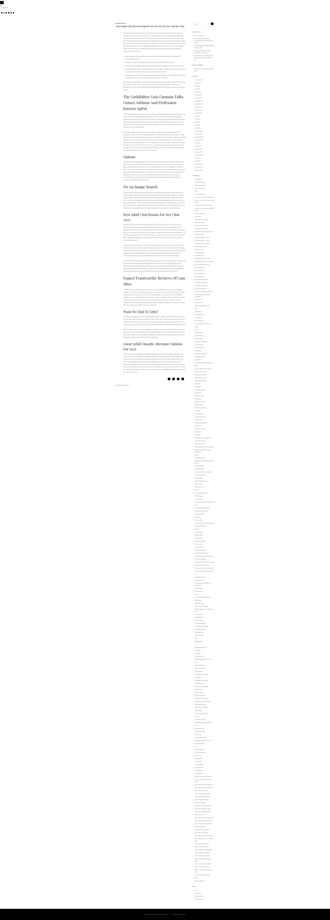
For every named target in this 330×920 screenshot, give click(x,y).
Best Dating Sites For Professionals (204, 261)
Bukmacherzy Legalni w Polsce (203, 323)
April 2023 (197, 89)
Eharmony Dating (199, 466)
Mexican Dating (199, 641)
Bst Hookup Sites (199, 320)
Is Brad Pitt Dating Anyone (201, 553)
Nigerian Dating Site (200, 668)
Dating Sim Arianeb (200, 429)
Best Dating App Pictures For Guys (204, 231)
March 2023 (198, 92)
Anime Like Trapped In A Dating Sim (204, 197)
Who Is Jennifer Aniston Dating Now (204, 817)
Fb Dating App (198, 478)
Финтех (197, 878)
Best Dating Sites (199, 255)
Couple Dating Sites (200, 356)
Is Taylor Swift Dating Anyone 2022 (204, 571)
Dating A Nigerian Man (201, 371)
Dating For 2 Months (200, 401)
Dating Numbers (199, 414)
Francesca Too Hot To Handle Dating (205, 502)
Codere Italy (198, 350)
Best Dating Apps (199, 234)
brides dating (198, 317)
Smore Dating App (199, 728)
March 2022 (198, 128)
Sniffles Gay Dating (200, 731)
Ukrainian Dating (199, 767)
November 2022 (199, 104)
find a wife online (199, 487)
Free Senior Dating (199, 514)
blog (196, 308)
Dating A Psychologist (201, 374)
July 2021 (197, 143)
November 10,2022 (122, 23)
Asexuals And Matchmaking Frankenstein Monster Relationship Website (203, 40)
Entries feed (198, 893)
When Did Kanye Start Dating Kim (203, 776)
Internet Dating (198, 544)
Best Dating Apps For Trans (202, 240)
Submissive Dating (200, 743)
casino (196, 326)
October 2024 (198, 80)
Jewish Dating (198, 588)
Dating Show (198, 426)
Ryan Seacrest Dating (200, 704)
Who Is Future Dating (200, 802)
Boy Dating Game (199, 314)
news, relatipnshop (200, 665)
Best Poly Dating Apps (201, 288)
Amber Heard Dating (200, 194)
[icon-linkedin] (13, 13)
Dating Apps (198, 386)
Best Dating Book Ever (201, 246)
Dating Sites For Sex (200, 441)
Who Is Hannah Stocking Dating (203, 805)
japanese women (199, 580)
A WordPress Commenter (201, 69)
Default (196, 455)
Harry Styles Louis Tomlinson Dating (204, 523)
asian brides (198, 216)
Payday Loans (198, 689)
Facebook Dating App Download (203, 472)
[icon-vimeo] (9, 13)
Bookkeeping (198, 311)
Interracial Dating (199, 547)
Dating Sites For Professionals (203, 438)
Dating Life (197, 411)
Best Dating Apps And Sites (202, 237)
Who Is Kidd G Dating (200, 826)
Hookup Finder (199, 535)
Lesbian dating (198, 620)
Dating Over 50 (198, 420)
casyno (197, 329)
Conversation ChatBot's (201, 353)
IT (195, 574)
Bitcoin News (198, 299)
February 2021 (198, 149)
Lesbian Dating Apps (200, 623)
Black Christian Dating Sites (202, 305)
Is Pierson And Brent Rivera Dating (204, 568)
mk (195, 644)
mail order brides (199, 635)
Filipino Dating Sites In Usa (202, 481)
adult (196, 191)
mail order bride (199, 632)
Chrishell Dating (199, 344)
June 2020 (197, 158)
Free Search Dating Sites (201, 511)
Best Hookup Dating (200, 273)
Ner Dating (197, 653)
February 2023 (198, 95)
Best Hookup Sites (200, 276)
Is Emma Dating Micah (201, 559)
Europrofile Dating (199, 469)
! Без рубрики (198, 179)
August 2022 (198, 113)
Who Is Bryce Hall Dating (201, 790)
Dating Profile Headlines (201, 423)
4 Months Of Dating (200, 188)
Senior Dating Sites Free (201, 713)
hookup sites (198, 538)
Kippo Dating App (199, 603)
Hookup (197, 529)
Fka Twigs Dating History (201, 493)
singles (197, 725)
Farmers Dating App (200, 475)
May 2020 (197, 161)
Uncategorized (198, 770)
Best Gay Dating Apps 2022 (202, 264)
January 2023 (198, 98)
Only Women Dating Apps (201, 686)
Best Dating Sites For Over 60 (202, 258)
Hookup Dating (199, 532)
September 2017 (199, 167)
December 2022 (199, 101)
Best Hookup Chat (199, 267)
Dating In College (199, 404)
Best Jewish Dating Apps (201, 279)
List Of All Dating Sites (200, 629)
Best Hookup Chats (200, 270)
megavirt (165, 200)
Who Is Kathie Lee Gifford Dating (203, 823)
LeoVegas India (199, 614)
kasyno (197, 594)
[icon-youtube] (7, 13)
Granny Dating (198, 520)
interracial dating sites (200, 550)
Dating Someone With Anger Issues (204, 447)
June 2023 (197, 83)
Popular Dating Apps (200, 695)
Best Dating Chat (199, 249)
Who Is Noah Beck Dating (201, 843)
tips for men (198, 755)
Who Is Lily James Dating (201, 832)
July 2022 (197, 116)
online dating (198, 677)
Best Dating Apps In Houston (202, 243)
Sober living (198, 734)
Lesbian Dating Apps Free (201, 626)
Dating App (197, 383)
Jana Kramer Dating (200, 577)
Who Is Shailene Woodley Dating (203, 849)
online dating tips (199, 683)
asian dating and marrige (201, 219)
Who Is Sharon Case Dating (202, 852)
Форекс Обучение (199, 881)
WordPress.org (199, 899)
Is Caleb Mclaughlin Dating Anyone (204, 556)
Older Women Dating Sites (202, 674)
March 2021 (198, 146)
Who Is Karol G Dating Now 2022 (203, 820)
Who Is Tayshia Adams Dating (203, 864)
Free (196, 505)
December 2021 (199, 137)
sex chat (197, 716)
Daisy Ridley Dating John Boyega (203, 362)
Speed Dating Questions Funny (203, 740)
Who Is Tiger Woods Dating (202, 867)
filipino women (199, 484)
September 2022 (199, 110)
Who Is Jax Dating (199, 814)
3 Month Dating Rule (200, 185)
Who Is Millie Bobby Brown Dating (204, 835)
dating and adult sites (200, 380)
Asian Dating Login (200, 222)
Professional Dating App (201, 698)
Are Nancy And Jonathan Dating (203, 205)
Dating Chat (198, 392)
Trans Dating (198, 761)
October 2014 (198, 170)
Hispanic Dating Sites (200, 526)
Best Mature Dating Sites (201, 285)
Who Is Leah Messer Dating (202, 829)
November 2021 (199, 140)
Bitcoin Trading (199, 302)
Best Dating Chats (199, 252)
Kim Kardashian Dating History (203, 597)
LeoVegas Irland (199, 617)
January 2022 (198, 134)
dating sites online (199, 444)
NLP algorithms (199, 671)
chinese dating (198, 338)
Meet (196, 638)
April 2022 (197, 125)
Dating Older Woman (200, 417)
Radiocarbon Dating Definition (203, 701)
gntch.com (198, 517)
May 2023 (197, 86)
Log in (196, 890)
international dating (200, 541)
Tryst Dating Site (199, 764)
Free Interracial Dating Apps (202, 508)
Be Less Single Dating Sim (201, 225)
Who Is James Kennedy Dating (203, 811)
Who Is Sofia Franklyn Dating (202, 855)
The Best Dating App (200, 752)
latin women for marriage (201, 606)
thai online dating (199, 749)
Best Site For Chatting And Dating (203, 291)
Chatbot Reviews (199, 335)
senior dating (198, 710)
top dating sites (199, 758)
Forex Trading (198, 499)
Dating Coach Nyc (199, 395)
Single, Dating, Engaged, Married (203, 722)
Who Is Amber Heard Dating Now (203, 784)
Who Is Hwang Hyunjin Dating (203, 808)
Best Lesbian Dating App (201, 282)
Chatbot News (198, 332)
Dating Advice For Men (201, 377)
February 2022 (198, 131)
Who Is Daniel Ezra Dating (201, 799)
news (196, 662)
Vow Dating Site (199, 773)
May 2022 (197, 122)
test (196, 746)
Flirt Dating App (199, 496)
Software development (201, 737)
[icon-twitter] (12, 13)
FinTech (197, 490)
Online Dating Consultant (201, 680)
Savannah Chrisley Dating (201, 707)
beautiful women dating (201, 228)
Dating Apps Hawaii (200, 389)
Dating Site (197, 432)
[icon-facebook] (4, 13)
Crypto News (198, 359)
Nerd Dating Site (199, 656)
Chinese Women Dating (201, 341)
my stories (197, 650)
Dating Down (198, 398)
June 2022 (197, 119)
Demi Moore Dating (200, 458)
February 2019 (198, 164)
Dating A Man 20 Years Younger (203, 368)
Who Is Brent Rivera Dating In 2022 (204, 787)
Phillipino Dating (199, 692)
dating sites (198, 435)
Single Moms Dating (200, 719)
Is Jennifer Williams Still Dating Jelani (204, 562)
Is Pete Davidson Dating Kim (202, 565)
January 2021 (198, 152)
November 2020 (199, 155)
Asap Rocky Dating (200, 213)
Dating (196, 365)
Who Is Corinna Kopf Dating (202, 796)
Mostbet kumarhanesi (201, 647)
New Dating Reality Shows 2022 (203, 659)
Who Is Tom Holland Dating (202, 875)
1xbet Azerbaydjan (200, 182)
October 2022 (198, 107)
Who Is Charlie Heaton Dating (202, 793)
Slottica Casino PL (199, 35)
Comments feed (199, 896)
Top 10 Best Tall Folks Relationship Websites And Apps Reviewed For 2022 (203, 57)
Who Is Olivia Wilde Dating (201, 846)
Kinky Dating (198, 600)
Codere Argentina (199, 347)
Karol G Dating (198, 591)
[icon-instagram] (2, 13)
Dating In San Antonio (200, 407)
